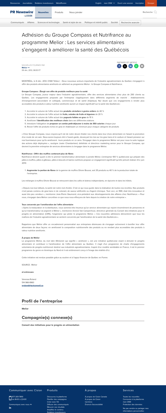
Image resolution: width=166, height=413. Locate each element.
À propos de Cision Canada (96, 396)
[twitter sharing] (125, 66)
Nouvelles (43, 12)
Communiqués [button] (17, 22)
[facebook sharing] (119, 66)
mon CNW (127, 402)
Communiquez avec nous (19, 404)
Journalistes (27, 3)
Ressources (15, 3)
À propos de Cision (92, 399)
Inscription (140, 3)
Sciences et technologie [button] (49, 22)
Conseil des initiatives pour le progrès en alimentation (50, 325)
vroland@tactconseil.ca (32, 285)
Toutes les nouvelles (131, 396)
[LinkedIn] (10, 408)
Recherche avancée (130, 22)
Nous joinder (75, 12)
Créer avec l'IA (53, 402)
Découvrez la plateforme (57, 396)
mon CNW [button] (108, 3)
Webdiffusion (61, 3)
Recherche (148, 12)
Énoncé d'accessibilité (94, 404)
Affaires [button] (30, 22)
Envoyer (151, 3)
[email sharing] (142, 66)
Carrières (88, 402)
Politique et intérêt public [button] (96, 22)
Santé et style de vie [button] (72, 22)
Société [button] (114, 22)
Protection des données (132, 404)
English (98, 3)
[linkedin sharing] (130, 66)
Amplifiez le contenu (55, 409)
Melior (25, 308)
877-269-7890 (17, 396)
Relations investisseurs (44, 3)
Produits (59, 12)
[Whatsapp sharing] (136, 66)
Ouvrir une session (125, 3)
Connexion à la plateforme (133, 399)
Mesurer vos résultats (56, 407)
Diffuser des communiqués (58, 404)
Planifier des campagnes (57, 399)
